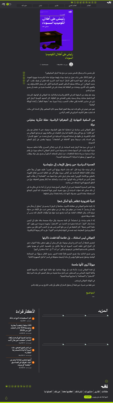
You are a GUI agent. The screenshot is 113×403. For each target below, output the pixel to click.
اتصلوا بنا (48, 392)
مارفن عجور (29, 321)
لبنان (40, 5)
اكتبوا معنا (67, 392)
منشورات (88, 392)
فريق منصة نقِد (28, 333)
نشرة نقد (78, 392)
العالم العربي (73, 5)
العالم (89, 5)
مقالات (105, 392)
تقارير (56, 5)
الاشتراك (87, 396)
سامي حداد (65, 65)
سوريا (93, 296)
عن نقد (57, 392)
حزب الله (24, 5)
